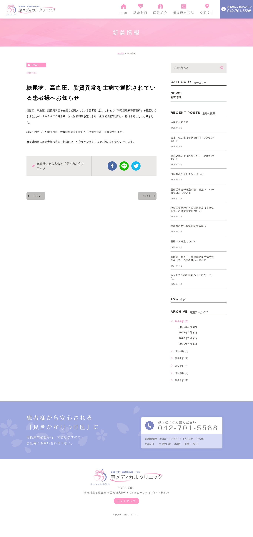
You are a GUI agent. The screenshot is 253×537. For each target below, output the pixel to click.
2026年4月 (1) (188, 343)
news (35, 65)
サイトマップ (126, 501)
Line (124, 166)
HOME (121, 53)
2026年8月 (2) (188, 326)
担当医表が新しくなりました (187, 174)
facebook (112, 166)
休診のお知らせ (180, 122)
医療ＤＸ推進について (183, 241)
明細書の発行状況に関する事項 (188, 226)
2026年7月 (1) (188, 332)
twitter (136, 166)
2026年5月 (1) (188, 338)
